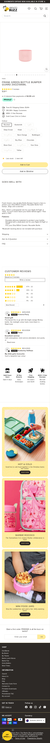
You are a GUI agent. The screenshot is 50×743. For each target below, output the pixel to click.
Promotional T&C (8, 694)
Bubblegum (36, 135)
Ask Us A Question (9, 239)
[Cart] (41, 8)
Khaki (20, 130)
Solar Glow (9, 150)
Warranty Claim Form (9, 684)
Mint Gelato (9, 135)
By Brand (5, 653)
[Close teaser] (13, 730)
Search (4, 674)
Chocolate (30, 140)
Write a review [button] (25, 280)
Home (4, 78)
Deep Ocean (8, 130)
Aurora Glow (22, 145)
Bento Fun (5, 661)
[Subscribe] (41, 637)
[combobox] (25, 16)
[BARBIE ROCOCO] (25, 506)
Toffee (19, 150)
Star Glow (34, 145)
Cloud (30, 125)
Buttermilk (18, 125)
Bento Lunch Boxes (9, 658)
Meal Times (6, 666)
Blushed (7, 125)
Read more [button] (9, 324)
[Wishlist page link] (30, 8)
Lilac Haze (32, 130)
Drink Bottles (6, 663)
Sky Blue (18, 140)
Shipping (5, 234)
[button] (7, 89)
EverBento (5, 651)
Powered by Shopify (34, 738)
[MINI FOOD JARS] (25, 577)
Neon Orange (22, 135)
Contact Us (6, 686)
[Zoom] (46, 69)
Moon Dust (8, 145)
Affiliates (5, 691)
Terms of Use (20, 738)
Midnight (8, 140)
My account (6, 696)
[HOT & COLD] (25, 435)
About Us (5, 676)
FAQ (3, 244)
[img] (16, 312)
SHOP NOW (25, 472)
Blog (3, 679)
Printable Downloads (9, 689)
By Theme (5, 656)
